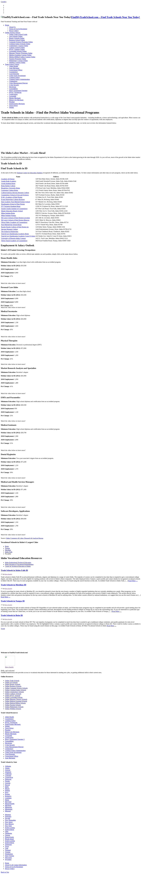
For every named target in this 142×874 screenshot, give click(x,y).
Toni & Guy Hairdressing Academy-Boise (15, 234)
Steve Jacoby (8, 574)
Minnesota (8, 807)
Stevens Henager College (9, 229)
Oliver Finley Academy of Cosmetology (14, 222)
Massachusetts (9, 803)
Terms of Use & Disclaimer (18, 29)
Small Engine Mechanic (17, 104)
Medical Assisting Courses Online (20, 55)
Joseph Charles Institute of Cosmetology (14, 209)
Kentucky (8, 796)
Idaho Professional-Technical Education (18, 562)
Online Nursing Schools (13, 705)
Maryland (8, 802)
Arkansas (8, 772)
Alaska (7, 768)
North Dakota (9, 829)
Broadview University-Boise (10, 188)
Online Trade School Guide (18, 34)
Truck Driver (13, 105)
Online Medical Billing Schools (15, 703)
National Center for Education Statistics (30, 173)
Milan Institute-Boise (8, 213)
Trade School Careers (12, 64)
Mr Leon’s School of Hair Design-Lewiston (15, 218)
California (8, 774)
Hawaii (7, 785)
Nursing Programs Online (17, 59)
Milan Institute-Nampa (8, 215)
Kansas (7, 794)
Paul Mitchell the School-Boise (11, 225)
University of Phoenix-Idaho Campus (13, 238)
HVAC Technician (15, 92)
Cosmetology (13, 72)
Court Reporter (14, 74)
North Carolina (10, 828)
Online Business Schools (13, 686)
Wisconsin (8, 858)
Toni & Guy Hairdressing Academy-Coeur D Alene (18, 236)
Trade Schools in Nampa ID (13, 601)
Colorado (8, 775)
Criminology (13, 81)
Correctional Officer (15, 70)
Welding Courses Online (17, 62)
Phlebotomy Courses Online (18, 61)
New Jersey (9, 822)
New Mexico (9, 824)
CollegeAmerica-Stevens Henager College (15, 193)
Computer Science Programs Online (21, 42)
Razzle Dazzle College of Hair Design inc (15, 227)
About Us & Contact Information (16, 865)
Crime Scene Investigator (17, 75)
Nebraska (8, 816)
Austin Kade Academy (8, 181)
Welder (11, 107)
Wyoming (8, 859)
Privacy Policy (14, 31)
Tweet (3, 629)
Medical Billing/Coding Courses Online (22, 57)
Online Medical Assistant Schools (16, 701)
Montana (8, 814)
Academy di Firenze (7, 179)
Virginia (7, 852)
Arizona (7, 770)
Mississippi (8, 809)
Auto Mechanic (14, 68)
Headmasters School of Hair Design (13, 204)
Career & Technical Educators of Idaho (18, 566)
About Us (12, 27)
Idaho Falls (8, 552)
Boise (7, 546)
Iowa (6, 792)
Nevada (7, 818)
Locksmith (12, 96)
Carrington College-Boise (9, 190)
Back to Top (5, 872)
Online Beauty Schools (12, 684)
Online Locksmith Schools (13, 697)
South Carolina (10, 841)
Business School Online (17, 40)
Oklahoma (8, 833)
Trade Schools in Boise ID (12, 615)
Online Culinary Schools (13, 694)
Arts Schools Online (15, 36)
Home (7, 25)
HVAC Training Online (17, 49)
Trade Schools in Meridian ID (13, 585)
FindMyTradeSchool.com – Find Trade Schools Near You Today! (105, 17)
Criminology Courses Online (18, 46)
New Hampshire (10, 820)
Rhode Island (9, 839)
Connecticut (9, 777)
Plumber (12, 102)
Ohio (6, 831)
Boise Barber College (8, 186)
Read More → (133, 581)
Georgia (7, 783)
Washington (9, 854)
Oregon (7, 835)
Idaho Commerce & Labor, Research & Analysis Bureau (24, 538)
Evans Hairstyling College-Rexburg (13, 199)
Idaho (7, 787)
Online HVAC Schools (12, 695)
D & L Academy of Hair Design (11, 197)
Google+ (4, 2)
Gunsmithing (13, 89)
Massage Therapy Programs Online (20, 53)
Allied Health (13, 66)
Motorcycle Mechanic (16, 100)
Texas (7, 846)
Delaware (8, 779)
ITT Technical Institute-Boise (10, 206)
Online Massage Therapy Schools (16, 699)
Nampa (7, 548)
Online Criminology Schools (14, 692)
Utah (6, 848)
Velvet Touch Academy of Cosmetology (14, 241)
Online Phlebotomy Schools (14, 707)
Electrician (12, 87)
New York (8, 826)
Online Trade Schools (12, 681)
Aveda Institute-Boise (8, 183)
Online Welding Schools (13, 709)
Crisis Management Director (18, 83)
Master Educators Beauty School (12, 211)
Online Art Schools (11, 682)
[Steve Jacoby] (10, 665)
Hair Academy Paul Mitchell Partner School (15, 202)
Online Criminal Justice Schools (15, 690)
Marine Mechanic (15, 98)
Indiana (7, 790)
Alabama (8, 766)
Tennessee (8, 844)
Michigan (8, 805)
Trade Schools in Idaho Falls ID (14, 570)
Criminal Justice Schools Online (19, 44)
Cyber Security (14, 85)
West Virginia (9, 856)
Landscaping (13, 94)
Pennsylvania (9, 837)
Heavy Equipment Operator (18, 90)
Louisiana (8, 798)
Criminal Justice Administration (19, 79)
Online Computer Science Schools (16, 688)
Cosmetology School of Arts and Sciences (15, 195)
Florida (7, 781)
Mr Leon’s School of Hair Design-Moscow (15, 220)
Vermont (8, 850)
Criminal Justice (14, 77)
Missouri (8, 811)
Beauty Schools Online (16, 38)
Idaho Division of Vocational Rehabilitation (19, 564)
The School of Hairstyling (9, 231)
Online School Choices (12, 32)
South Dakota (9, 843)
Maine (7, 800)
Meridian (8, 550)
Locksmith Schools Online (18, 51)
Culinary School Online (17, 47)
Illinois (7, 788)
